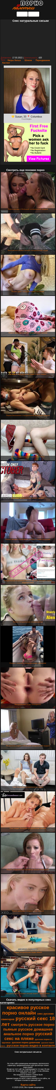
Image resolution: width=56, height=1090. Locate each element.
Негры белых (14, 60)
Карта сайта (28, 1084)
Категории (22, 14)
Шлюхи (28, 60)
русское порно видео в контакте (31, 1045)
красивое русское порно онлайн (25, 1010)
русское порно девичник (26, 1042)
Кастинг (6, 63)
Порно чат (34, 14)
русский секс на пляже (28, 1036)
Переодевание (43, 60)
